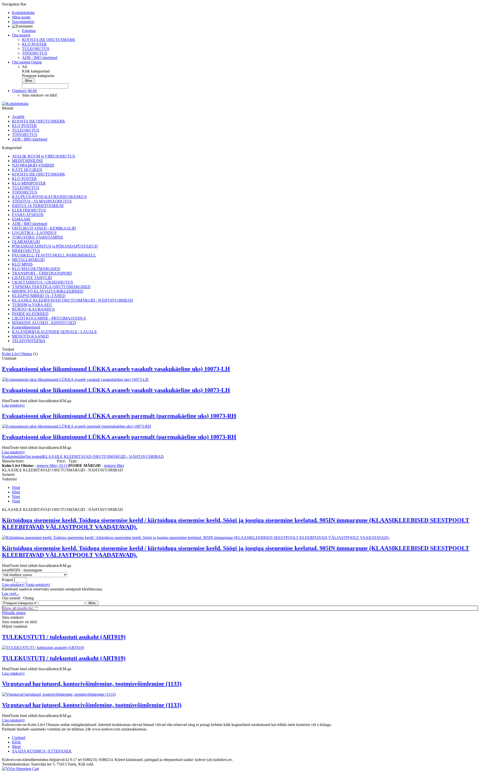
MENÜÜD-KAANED (30, 336)
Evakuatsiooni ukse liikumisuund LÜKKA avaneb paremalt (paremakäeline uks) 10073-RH (119, 416)
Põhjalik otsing (14, 613)
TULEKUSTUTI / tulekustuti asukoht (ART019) (64, 637)
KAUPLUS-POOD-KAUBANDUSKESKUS (49, 197)
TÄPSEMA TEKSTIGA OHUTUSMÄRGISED (51, 287)
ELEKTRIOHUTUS (29, 210)
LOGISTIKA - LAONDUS (34, 233)
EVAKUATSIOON (28, 215)
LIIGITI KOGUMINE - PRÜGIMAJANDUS (49, 318)
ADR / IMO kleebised (39, 58)
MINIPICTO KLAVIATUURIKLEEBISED (47, 291)
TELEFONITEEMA (29, 341)
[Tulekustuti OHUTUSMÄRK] (43, 647)
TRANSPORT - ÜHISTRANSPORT (42, 273)
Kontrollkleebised (26, 327)
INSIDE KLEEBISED (30, 314)
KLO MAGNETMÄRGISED (36, 269)
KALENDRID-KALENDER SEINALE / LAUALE (54, 332)
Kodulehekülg (13, 456)
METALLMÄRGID (28, 260)
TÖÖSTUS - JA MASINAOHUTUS (42, 201)
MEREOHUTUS (26, 251)
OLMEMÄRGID (26, 242)
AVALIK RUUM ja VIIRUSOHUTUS (43, 156)
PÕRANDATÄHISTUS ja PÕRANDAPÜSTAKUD (55, 246)
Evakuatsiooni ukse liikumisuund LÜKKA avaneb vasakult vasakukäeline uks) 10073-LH (116, 369)
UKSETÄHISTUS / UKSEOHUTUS (42, 282)
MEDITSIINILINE (27, 161)
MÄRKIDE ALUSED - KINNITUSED (44, 323)
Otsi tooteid (33, 456)
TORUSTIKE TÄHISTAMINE (37, 237)
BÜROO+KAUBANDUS (33, 309)
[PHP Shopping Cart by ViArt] (20, 768)
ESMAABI (21, 219)
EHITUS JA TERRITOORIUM (38, 206)
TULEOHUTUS (35, 49)
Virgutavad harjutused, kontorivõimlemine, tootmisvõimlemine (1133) (92, 683)
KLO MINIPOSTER (29, 183)
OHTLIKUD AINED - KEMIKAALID (44, 228)
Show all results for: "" (20, 608)
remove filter (47, 465)
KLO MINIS (22, 264)
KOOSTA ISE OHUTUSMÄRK (48, 40)
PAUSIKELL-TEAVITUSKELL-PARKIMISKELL (54, 255)
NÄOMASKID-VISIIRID (33, 165)
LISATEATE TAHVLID (32, 278)
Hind (16, 487)
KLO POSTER (34, 44)
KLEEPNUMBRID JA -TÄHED (39, 296)
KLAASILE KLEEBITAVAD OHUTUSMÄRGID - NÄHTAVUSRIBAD (72, 300)
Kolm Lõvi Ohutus (17, 354)
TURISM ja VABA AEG (32, 305)
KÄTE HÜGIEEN (27, 170)
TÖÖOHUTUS (34, 53)
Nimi (16, 496)
